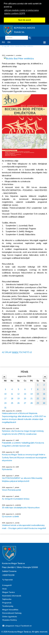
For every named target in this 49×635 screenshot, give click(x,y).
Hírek (12, 46)
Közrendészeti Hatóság (11, 613)
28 (31, 403)
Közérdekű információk (11, 596)
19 (18, 398)
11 (12, 394)
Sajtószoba (6, 599)
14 (31, 394)
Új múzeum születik (10, 516)
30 (44, 403)
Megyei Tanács (8, 592)
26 (18, 403)
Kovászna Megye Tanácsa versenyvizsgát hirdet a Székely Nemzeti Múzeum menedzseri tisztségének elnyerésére (24, 457)
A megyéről (6, 585)
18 (12, 398)
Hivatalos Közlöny (9, 620)
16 (44, 394)
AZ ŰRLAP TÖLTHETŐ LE (17, 352)
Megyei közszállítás (10, 610)
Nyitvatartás (7, 469)
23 (44, 398)
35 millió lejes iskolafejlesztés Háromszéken (21, 507)
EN (9, 42)
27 (25, 403)
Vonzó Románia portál (11, 490)
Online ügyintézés (9, 617)
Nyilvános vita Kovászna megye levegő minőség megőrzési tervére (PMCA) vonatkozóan (23, 432)
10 (5, 394)
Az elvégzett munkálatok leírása (15, 499)
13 (25, 394)
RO (3, 42)
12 (18, 394)
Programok (6, 603)
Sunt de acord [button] (24, 20)
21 (31, 398)
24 (5, 403)
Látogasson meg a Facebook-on (18, 626)
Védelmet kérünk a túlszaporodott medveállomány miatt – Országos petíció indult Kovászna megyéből (24, 526)
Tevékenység (7, 606)
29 (38, 403)
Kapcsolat (8, 580)
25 (12, 403)
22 (38, 398)
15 (38, 394)
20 (25, 398)
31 (5, 408)
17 (5, 398)
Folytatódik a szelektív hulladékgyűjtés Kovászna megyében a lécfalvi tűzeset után (23, 444)
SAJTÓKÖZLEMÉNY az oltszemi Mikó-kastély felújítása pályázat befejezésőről (22, 479)
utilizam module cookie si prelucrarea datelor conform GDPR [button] (21, 12)
